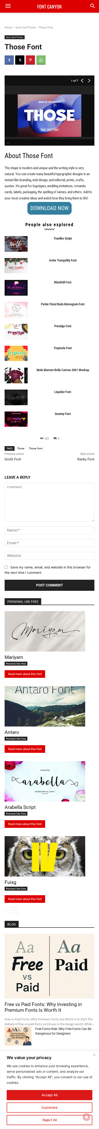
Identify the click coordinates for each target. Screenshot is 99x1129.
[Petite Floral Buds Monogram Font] (16, 310)
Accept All (49, 1095)
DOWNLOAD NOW (49, 208)
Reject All (50, 1120)
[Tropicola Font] (16, 353)
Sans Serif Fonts (25, 27)
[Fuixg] (45, 856)
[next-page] (15, 910)
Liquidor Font (62, 392)
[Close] (94, 1054)
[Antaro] (45, 706)
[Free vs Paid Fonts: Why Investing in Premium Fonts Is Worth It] (49, 966)
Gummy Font (63, 414)
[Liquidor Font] (16, 397)
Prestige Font (62, 326)
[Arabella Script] (45, 781)
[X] (19, 60)
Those (20, 448)
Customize (49, 1107)
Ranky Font (85, 459)
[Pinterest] (30, 60)
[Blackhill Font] (16, 288)
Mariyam (14, 657)
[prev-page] (7, 910)
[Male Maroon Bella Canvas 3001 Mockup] (16, 376)
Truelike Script (63, 238)
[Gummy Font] (16, 419)
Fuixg (10, 882)
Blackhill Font (62, 282)
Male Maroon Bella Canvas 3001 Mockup (63, 370)
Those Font (35, 448)
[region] (49, 1090)
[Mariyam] (45, 631)
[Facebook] (9, 60)
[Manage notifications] (86, 1117)
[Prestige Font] (16, 332)
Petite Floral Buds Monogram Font (62, 304)
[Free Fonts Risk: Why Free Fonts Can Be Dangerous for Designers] (18, 1036)
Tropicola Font (63, 348)
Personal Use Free (16, 663)
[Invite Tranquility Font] (16, 265)
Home (8, 27)
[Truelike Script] (16, 244)
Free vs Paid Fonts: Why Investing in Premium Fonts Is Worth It (43, 1007)
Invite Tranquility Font (63, 260)
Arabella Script (20, 807)
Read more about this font (25, 674)
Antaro (12, 732)
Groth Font (13, 459)
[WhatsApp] (41, 60)
